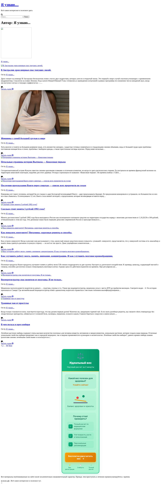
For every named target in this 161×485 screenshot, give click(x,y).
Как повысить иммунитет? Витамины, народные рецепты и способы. (36, 232)
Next (10, 346)
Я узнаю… (10, 4)
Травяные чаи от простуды (15, 303)
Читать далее (6, 89)
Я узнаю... (5, 62)
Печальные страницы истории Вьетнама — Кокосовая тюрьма (33, 162)
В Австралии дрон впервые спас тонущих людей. (26, 70)
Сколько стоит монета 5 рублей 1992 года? (23, 209)
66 (7, 346)
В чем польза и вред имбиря (15, 324)
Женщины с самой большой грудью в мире (23, 138)
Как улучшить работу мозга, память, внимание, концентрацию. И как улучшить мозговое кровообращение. (57, 256)
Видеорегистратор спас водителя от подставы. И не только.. (31, 279)
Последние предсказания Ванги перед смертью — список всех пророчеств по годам (43, 185)
